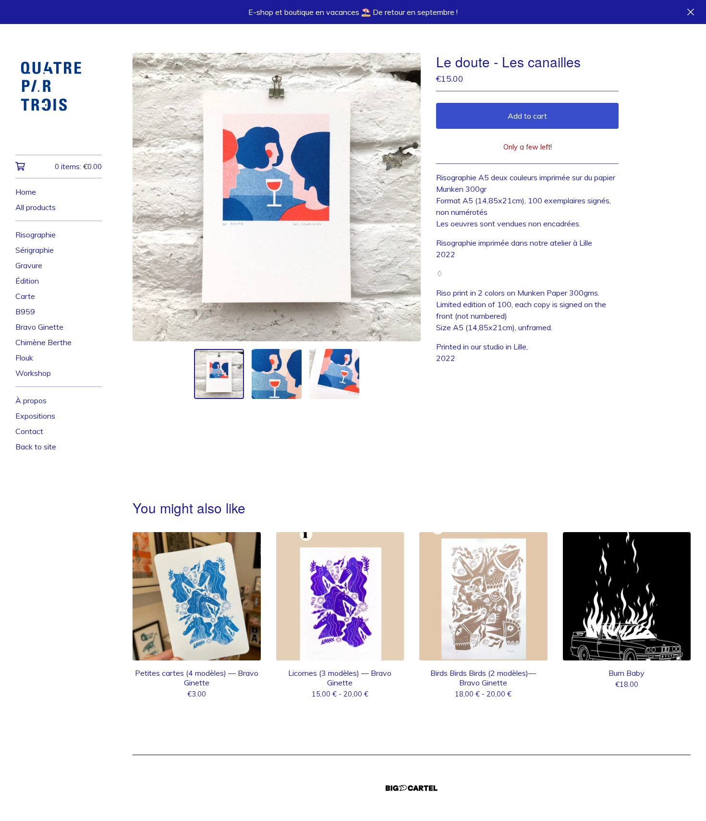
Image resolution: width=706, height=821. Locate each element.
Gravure (28, 265)
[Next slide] (407, 197)
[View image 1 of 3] (219, 374)
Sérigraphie (34, 250)
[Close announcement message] (690, 12)
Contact (29, 431)
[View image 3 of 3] (334, 374)
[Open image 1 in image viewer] (277, 197)
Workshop (33, 373)
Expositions (35, 416)
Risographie (35, 234)
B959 (25, 311)
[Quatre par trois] (58, 96)
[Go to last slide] (146, 197)
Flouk (24, 357)
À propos (31, 400)
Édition (27, 281)
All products (35, 207)
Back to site (35, 446)
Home (25, 192)
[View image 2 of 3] (277, 374)
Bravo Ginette (39, 327)
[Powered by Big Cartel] (412, 788)
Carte (25, 296)
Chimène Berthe (43, 342)
